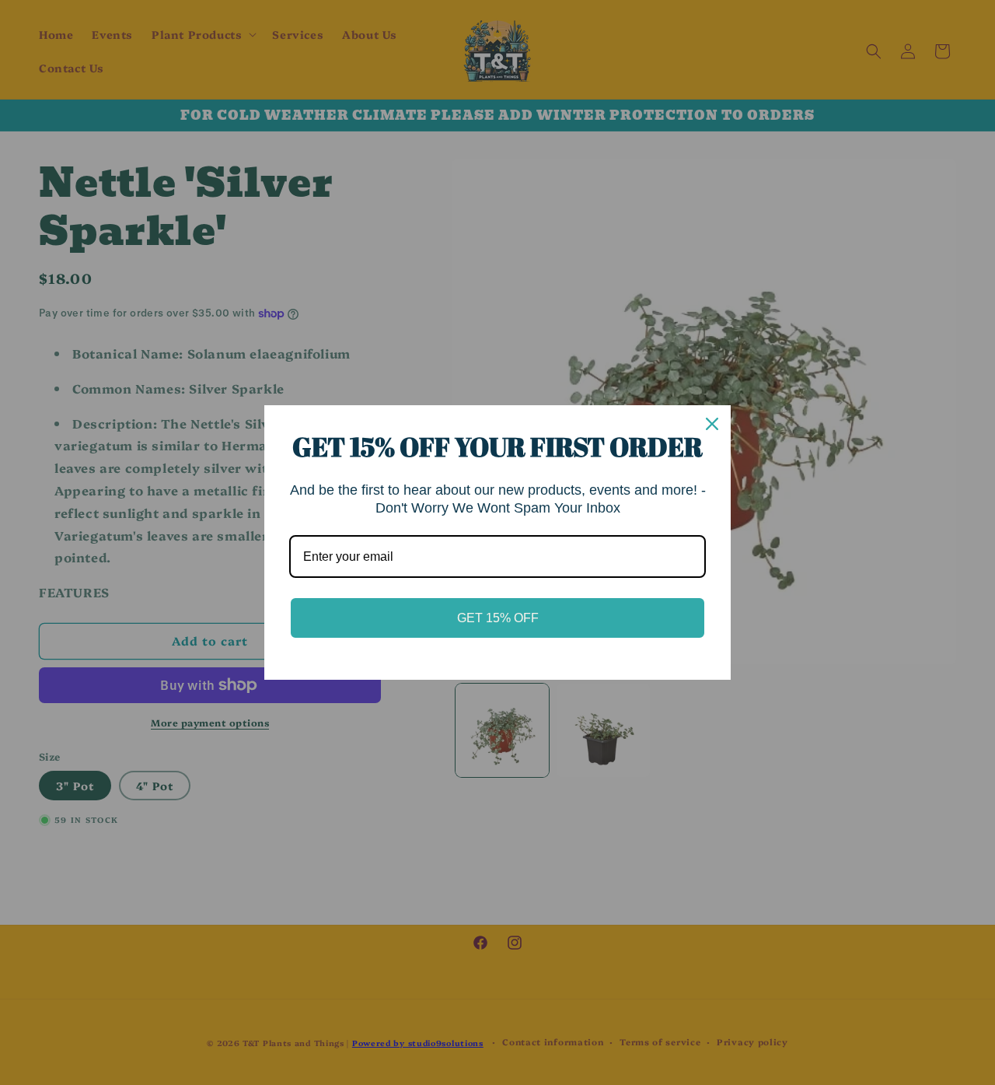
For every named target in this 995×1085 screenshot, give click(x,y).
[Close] (712, 424)
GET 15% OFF (498, 618)
